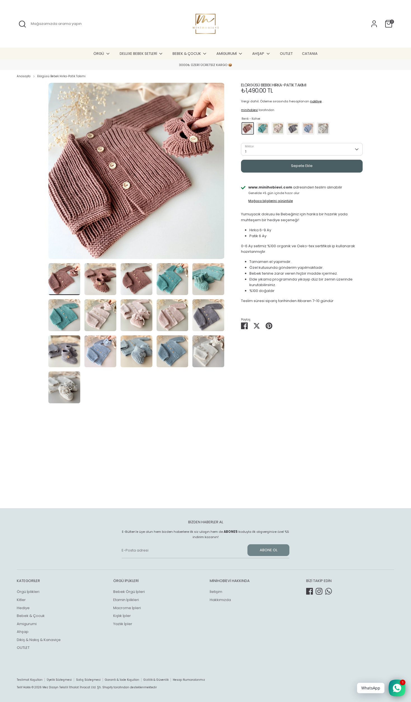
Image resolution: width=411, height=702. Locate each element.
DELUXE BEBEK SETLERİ (139, 53)
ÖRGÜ (99, 53)
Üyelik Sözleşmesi (59, 680)
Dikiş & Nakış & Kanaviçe (39, 639)
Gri (293, 128)
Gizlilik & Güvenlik (156, 680)
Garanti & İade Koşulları (122, 680)
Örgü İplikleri (28, 591)
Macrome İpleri (127, 608)
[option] (205, 65)
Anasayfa (23, 76)
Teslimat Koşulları (29, 680)
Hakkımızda (220, 599)
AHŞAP (258, 53)
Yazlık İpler (122, 623)
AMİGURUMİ (227, 53)
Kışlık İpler (122, 615)
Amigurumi (27, 623)
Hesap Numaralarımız (189, 680)
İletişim (216, 591)
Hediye (23, 608)
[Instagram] (319, 591)
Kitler (21, 599)
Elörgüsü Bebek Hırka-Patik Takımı (61, 76)
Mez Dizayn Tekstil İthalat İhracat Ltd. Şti (71, 687)
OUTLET (286, 53)
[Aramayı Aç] (22, 24)
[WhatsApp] (328, 591)
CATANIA (310, 53)
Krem (323, 128)
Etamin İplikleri (126, 599)
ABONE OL (268, 550)
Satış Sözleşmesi (88, 680)
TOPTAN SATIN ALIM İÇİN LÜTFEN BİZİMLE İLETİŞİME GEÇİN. (205, 65)
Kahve (248, 128)
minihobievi (249, 110)
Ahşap (23, 631)
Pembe (278, 128)
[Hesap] (374, 23)
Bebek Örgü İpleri (129, 591)
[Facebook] (309, 591)
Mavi (308, 128)
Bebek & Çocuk (31, 615)
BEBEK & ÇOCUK (187, 53)
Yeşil (263, 128)
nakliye (316, 101)
